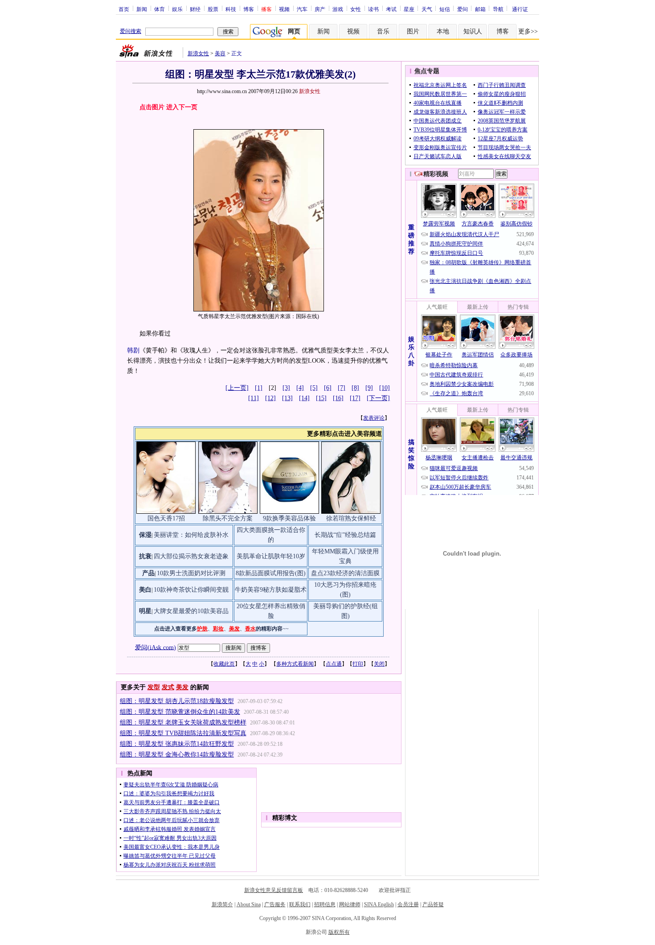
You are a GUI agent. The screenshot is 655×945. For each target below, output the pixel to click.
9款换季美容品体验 (289, 518)
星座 (409, 9)
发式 (168, 687)
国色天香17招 (166, 518)
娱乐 (177, 9)
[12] (270, 398)
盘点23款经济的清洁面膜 (345, 573)
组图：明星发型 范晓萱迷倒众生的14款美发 (180, 711)
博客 (248, 9)
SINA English (379, 904)
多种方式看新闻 (295, 664)
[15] (321, 398)
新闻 (141, 9)
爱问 (462, 9)
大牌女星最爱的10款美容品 (191, 611)
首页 (124, 9)
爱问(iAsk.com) (155, 647)
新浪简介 (222, 904)
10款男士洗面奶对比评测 (191, 573)
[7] (341, 388)
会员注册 (408, 904)
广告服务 (275, 904)
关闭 (379, 664)
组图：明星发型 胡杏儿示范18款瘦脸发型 (177, 701)
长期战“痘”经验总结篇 (345, 535)
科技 (230, 9)
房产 (320, 9)
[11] (253, 398)
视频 (284, 9)
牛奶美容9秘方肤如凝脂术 (271, 589)
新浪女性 (198, 53)
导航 (498, 9)
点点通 (334, 664)
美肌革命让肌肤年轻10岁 (271, 556)
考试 (391, 9)
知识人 (472, 31)
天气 (427, 9)
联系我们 (300, 904)
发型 (153, 687)
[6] (328, 388)
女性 (355, 9)
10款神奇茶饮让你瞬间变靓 (191, 589)
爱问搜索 (130, 31)
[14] (304, 398)
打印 (357, 664)
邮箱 (480, 9)
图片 (413, 31)
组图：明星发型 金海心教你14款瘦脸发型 (177, 754)
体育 (159, 9)
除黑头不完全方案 (228, 518)
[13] (287, 398)
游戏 (337, 9)
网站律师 (349, 904)
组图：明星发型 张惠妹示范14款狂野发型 (177, 743)
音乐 (383, 31)
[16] (338, 398)
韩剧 (133, 350)
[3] (286, 388)
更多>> (528, 31)
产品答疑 (433, 904)
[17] (355, 398)
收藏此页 (224, 664)
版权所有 (339, 932)
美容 (220, 53)
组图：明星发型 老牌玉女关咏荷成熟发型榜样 (183, 722)
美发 (182, 687)
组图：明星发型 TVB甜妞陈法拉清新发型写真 (183, 733)
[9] (369, 388)
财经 (195, 9)
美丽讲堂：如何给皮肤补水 (191, 535)
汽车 (302, 9)
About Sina (249, 904)
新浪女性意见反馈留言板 (273, 890)
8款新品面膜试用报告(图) (271, 573)
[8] (355, 388)
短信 (444, 9)
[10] (384, 388)
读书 (373, 9)
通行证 (520, 9)
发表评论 (374, 418)
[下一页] (378, 398)
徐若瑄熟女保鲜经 (351, 518)
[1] (258, 388)
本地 (443, 31)
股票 (213, 9)
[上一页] (237, 388)
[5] (314, 388)
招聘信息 (325, 904)
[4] (300, 388)
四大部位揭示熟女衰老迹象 (191, 556)
